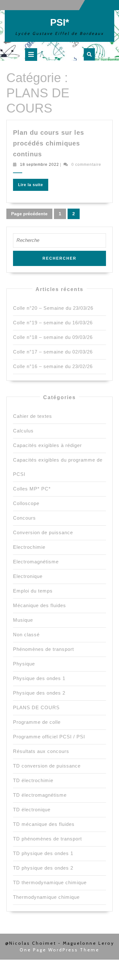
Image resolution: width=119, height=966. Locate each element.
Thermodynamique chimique (46, 897)
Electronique (28, 576)
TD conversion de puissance (47, 765)
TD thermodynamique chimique (50, 882)
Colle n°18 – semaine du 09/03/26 (53, 337)
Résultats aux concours (41, 751)
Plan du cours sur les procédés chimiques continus (48, 143)
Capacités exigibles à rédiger (47, 445)
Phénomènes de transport (43, 649)
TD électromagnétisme (40, 795)
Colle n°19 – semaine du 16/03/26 (53, 322)
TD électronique (31, 809)
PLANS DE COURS (36, 707)
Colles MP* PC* (32, 488)
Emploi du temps (33, 590)
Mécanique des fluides (39, 605)
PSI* (59, 22)
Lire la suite (33, 186)
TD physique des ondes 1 (43, 853)
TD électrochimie (33, 780)
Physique (24, 663)
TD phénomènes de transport (47, 838)
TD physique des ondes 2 (43, 868)
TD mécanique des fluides (44, 824)
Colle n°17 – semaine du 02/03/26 (53, 351)
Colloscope (26, 503)
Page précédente (29, 213)
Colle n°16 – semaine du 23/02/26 (53, 366)
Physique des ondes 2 (39, 693)
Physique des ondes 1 (39, 678)
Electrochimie (29, 547)
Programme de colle (37, 722)
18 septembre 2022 (39, 164)
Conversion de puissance (43, 532)
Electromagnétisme (36, 561)
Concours (24, 518)
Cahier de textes (32, 416)
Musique (23, 620)
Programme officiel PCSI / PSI (49, 736)
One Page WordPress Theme (59, 950)
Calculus (23, 430)
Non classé (26, 634)
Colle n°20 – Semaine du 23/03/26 (53, 308)
